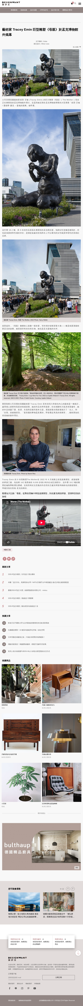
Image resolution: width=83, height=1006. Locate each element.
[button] (68, 889)
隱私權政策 (11, 1000)
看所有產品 (41, 813)
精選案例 (14, 10)
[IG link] (22, 989)
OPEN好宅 (44, 10)
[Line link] (16, 989)
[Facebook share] (4, 559)
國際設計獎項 (67, 10)
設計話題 (33, 10)
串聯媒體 (37, 983)
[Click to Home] (11, 3)
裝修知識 (24, 10)
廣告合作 (20, 983)
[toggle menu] (80, 4)
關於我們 (11, 983)
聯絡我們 (29, 983)
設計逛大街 (55, 10)
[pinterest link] (28, 989)
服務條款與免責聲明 (25, 1000)
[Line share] (9, 559)
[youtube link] (34, 989)
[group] (24, 904)
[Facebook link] (9, 989)
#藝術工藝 (7, 550)
